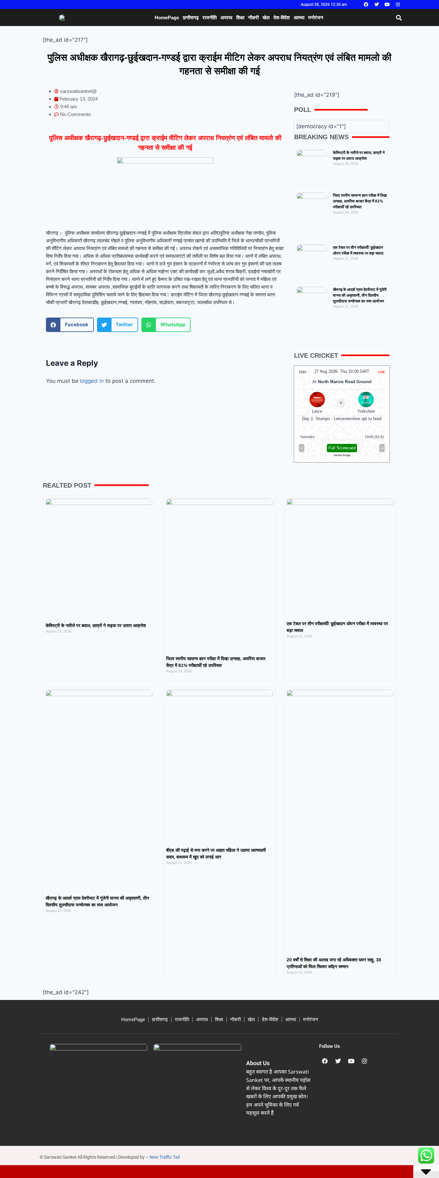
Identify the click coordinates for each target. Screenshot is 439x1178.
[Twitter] (376, 4)
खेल (266, 17)
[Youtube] (387, 4)
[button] (399, 17)
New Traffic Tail (164, 1157)
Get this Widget (342, 455)
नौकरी (253, 17)
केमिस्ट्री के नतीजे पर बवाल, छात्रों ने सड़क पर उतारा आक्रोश (96, 625)
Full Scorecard (341, 447)
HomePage (167, 17)
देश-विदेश (281, 17)
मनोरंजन (315, 17)
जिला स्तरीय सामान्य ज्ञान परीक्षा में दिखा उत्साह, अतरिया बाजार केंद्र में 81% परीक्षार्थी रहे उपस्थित (360, 201)
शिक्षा (240, 17)
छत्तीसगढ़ (191, 17)
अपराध (226, 17)
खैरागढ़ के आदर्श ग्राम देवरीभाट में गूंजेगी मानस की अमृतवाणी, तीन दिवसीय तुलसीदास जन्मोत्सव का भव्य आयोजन (360, 295)
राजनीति (209, 17)
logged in (92, 381)
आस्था (299, 17)
